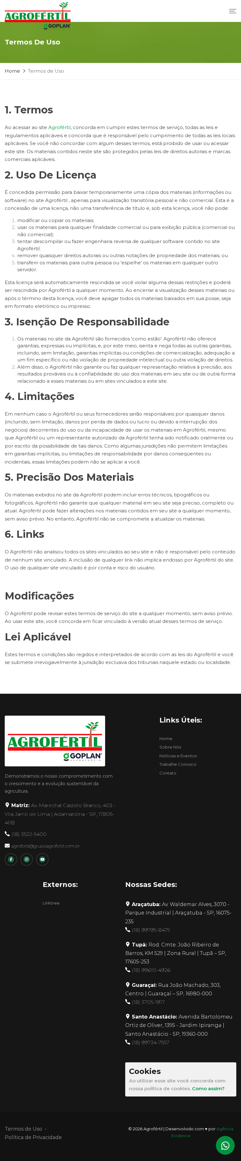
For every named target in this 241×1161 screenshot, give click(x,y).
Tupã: (175, 953)
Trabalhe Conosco (177, 764)
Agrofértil (59, 127)
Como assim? (208, 1088)
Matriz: (60, 813)
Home (12, 71)
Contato (167, 772)
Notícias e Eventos (178, 755)
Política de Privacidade (33, 1137)
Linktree (51, 902)
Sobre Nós (170, 746)
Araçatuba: (178, 912)
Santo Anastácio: (179, 1025)
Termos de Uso (23, 1129)
